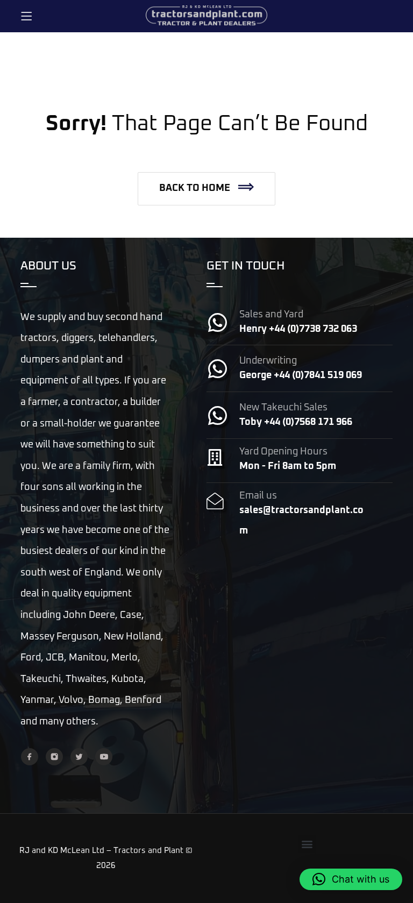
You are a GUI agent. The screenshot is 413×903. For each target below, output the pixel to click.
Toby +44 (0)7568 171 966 (295, 422)
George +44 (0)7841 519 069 (300, 375)
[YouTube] (103, 756)
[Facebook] (29, 756)
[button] (206, 188)
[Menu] (26, 16)
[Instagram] (54, 756)
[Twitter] (79, 756)
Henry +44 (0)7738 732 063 (298, 329)
